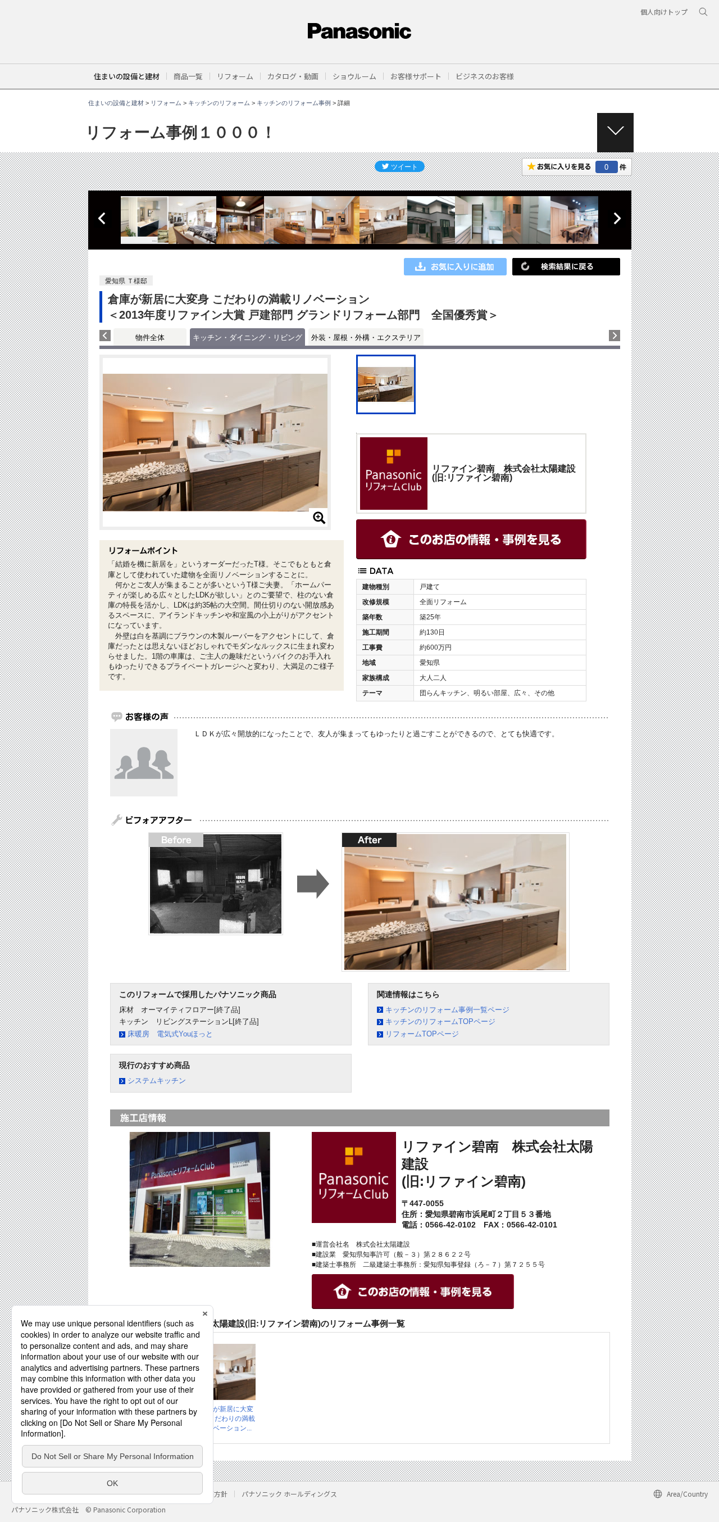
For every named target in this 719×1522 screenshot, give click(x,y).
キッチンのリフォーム (219, 102)
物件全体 (150, 337)
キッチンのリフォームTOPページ (440, 1021)
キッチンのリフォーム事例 (294, 102)
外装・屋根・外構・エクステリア (366, 337)
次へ (617, 219)
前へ (103, 219)
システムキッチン (157, 1080)
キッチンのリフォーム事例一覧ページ (447, 1009)
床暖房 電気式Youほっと (170, 1034)
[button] (188, 76)
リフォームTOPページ (422, 1034)
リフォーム (166, 102)
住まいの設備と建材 (127, 76)
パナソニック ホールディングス (289, 1493)
